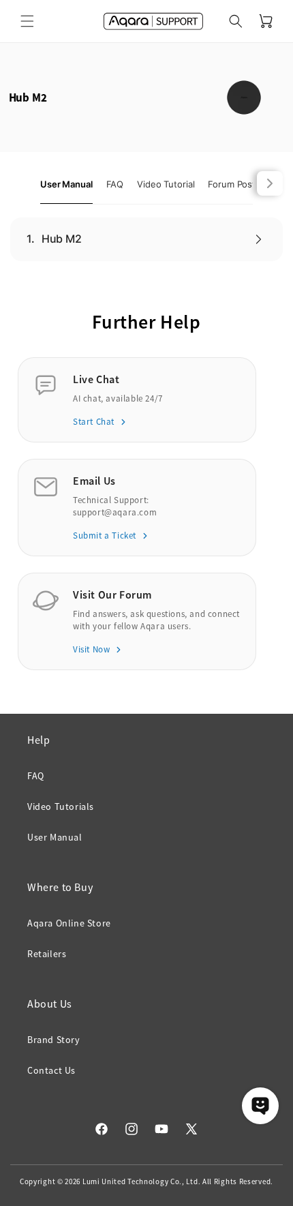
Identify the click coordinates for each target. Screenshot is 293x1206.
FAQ (35, 776)
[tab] (66, 185)
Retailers (46, 954)
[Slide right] (270, 183)
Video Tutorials (60, 806)
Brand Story (53, 1040)
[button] (27, 21)
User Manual (54, 837)
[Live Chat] (260, 1105)
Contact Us (51, 1070)
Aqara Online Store (69, 923)
